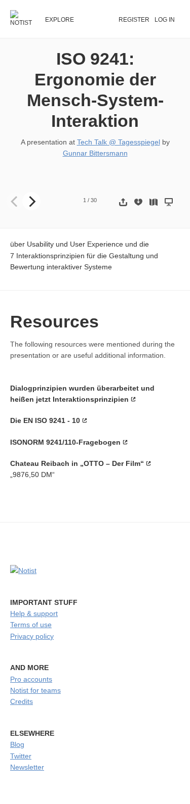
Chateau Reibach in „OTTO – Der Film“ (77, 463)
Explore (59, 19)
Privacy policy (32, 636)
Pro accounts (31, 679)
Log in (165, 19)
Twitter (20, 756)
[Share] (123, 202)
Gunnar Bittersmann (95, 153)
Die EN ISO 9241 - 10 (45, 420)
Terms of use (31, 625)
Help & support (34, 613)
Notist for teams (35, 690)
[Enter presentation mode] (168, 202)
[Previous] (15, 201)
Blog (17, 744)
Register (134, 19)
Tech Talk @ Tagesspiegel (118, 142)
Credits (21, 701)
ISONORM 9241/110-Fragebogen (65, 442)
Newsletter (27, 767)
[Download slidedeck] (138, 202)
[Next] (31, 201)
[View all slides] (153, 202)
